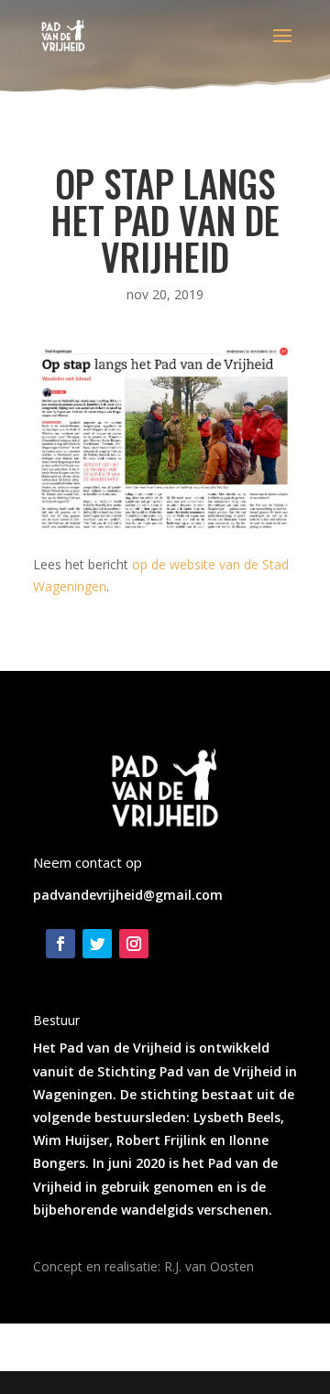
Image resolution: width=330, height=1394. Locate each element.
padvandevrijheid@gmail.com (128, 894)
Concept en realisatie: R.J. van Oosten (143, 1266)
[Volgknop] (60, 943)
